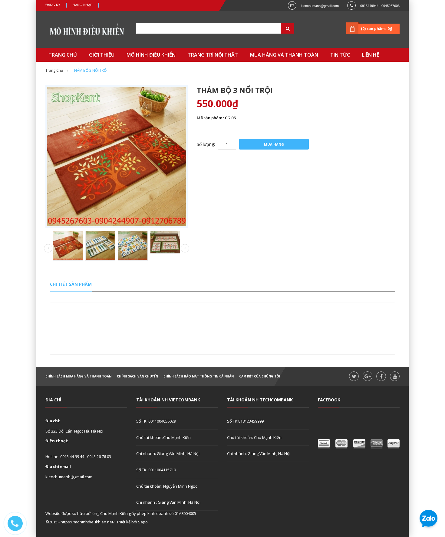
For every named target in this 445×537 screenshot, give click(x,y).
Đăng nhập (82, 5)
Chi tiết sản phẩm (71, 284)
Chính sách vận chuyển (137, 376)
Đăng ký (52, 5)
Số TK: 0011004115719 (156, 470)
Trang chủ (54, 70)
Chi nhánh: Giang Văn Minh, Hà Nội (167, 453)
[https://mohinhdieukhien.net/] (86, 30)
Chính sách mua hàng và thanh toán (78, 376)
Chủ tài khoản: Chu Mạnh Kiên (254, 437)
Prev (48, 248)
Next (185, 248)
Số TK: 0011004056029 (156, 421)
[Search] (280, 28)
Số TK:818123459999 (245, 421)
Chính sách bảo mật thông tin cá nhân (198, 376)
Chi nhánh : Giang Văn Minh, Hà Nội (168, 502)
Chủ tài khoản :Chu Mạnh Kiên (163, 437)
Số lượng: (206, 144)
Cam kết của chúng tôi (259, 376)
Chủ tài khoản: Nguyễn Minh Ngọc (166, 486)
